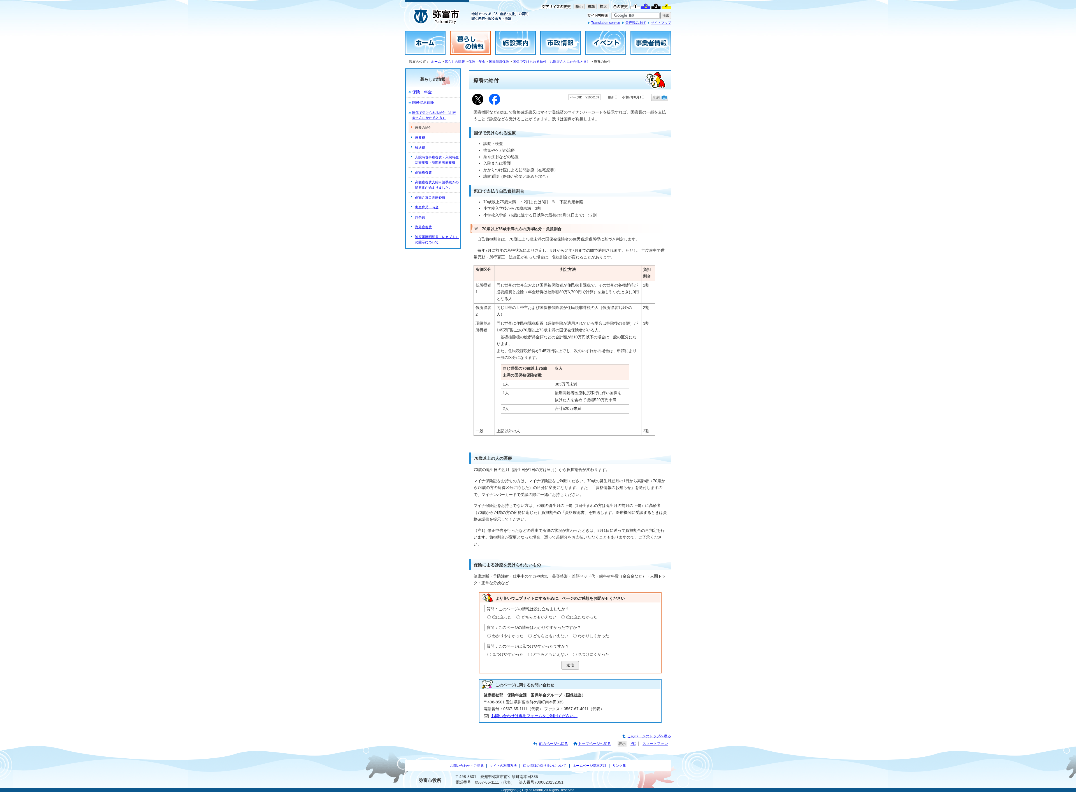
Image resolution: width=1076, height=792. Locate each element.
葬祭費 (420, 217)
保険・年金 (477, 62)
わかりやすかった (507, 636)
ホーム (436, 62)
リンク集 (619, 766)
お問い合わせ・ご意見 (467, 766)
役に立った (502, 617)
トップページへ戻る (594, 744)
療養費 (420, 138)
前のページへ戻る (553, 744)
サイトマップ (661, 23)
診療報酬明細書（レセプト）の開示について (437, 239)
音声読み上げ (635, 23)
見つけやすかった (507, 654)
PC (633, 744)
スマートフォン (655, 744)
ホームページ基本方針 (589, 766)
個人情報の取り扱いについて (545, 766)
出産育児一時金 (427, 207)
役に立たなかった (581, 617)
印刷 (656, 97)
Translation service (605, 23)
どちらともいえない (538, 617)
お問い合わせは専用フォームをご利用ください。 (534, 716)
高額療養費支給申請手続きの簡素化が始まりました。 (437, 184)
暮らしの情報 (455, 62)
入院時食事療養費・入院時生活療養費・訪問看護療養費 (437, 159)
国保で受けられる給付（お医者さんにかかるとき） (551, 62)
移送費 (420, 147)
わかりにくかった (593, 636)
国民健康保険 (499, 62)
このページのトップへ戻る (649, 736)
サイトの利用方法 (503, 766)
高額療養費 (423, 172)
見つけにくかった (593, 654)
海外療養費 (423, 227)
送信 (570, 665)
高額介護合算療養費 (430, 197)
